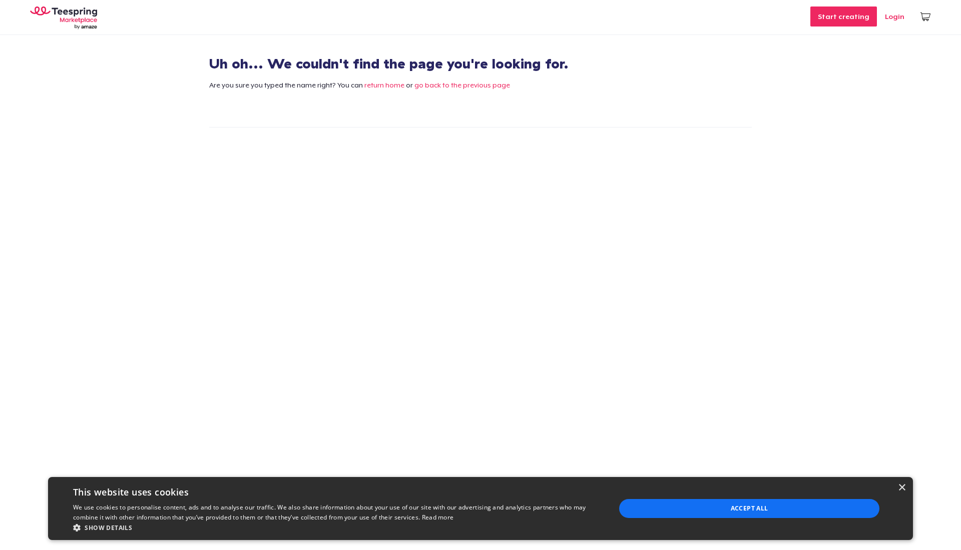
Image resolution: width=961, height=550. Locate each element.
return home (384, 85)
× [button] (901, 488)
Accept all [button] (749, 508)
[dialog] (480, 508)
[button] (336, 527)
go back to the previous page (462, 85)
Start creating (843, 16)
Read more (438, 517)
